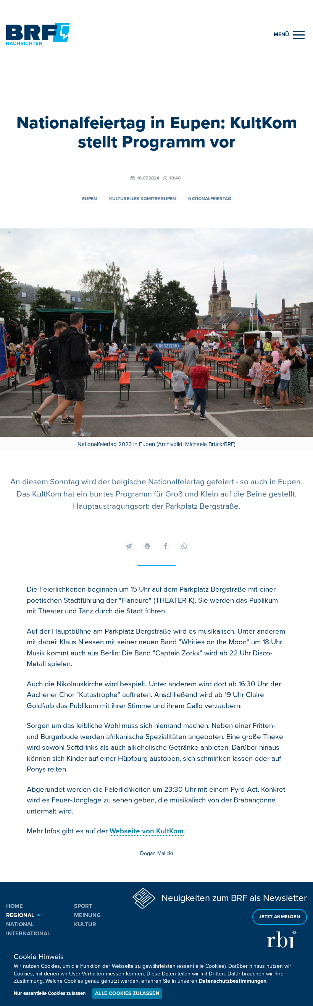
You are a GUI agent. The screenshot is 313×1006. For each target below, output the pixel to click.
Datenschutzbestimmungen (232, 981)
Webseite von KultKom (147, 831)
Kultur (85, 924)
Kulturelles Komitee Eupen (142, 199)
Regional (20, 915)
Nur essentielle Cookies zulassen (50, 993)
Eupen (89, 199)
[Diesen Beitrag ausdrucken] (147, 546)
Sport (83, 905)
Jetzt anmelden (279, 917)
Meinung (87, 915)
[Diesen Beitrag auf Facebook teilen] (166, 546)
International (28, 933)
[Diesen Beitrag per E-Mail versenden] (129, 546)
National (20, 924)
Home (14, 905)
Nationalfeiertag (209, 199)
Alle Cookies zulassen (127, 993)
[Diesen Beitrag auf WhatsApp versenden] (184, 546)
